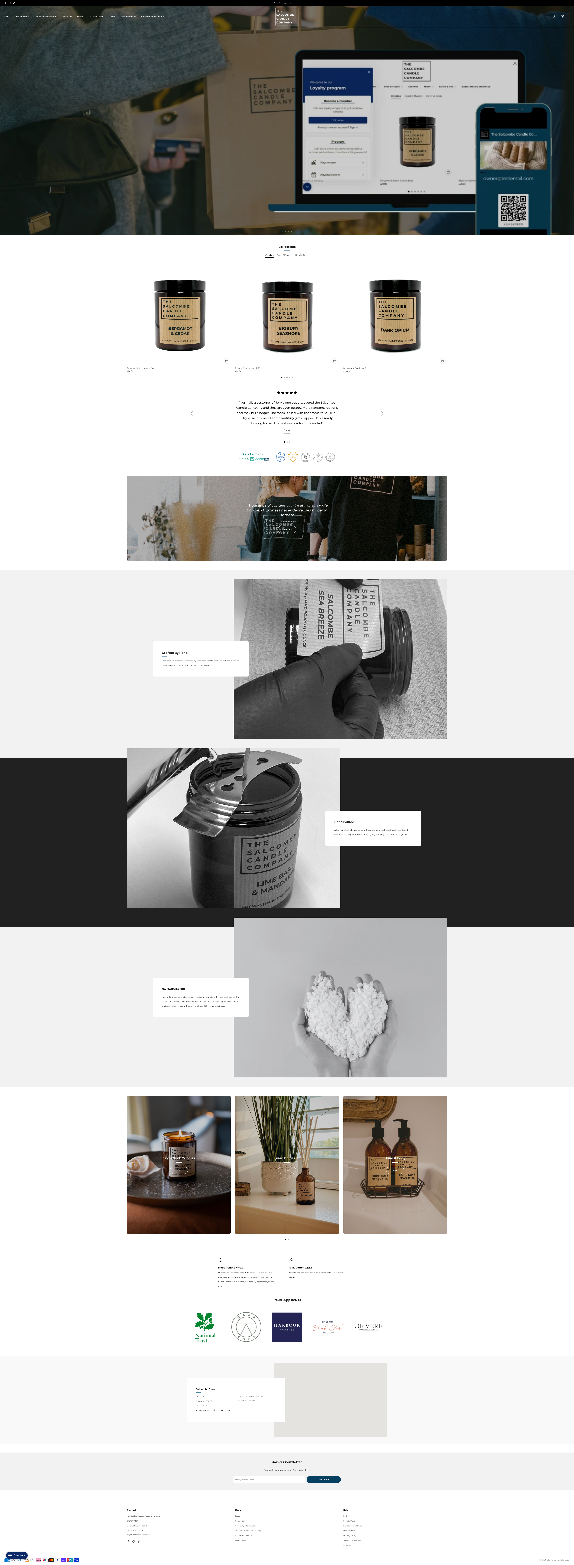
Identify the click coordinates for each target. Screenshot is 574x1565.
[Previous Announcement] (244, 3)
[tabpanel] (287, 320)
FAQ (345, 1516)
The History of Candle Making (248, 1531)
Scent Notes (240, 1540)
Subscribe (324, 1479)
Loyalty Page (349, 1521)
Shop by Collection (46, 17)
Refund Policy (349, 1531)
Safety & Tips (96, 17)
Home (7, 17)
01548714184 (132, 1521)
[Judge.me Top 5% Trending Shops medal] (330, 457)
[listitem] (287, 3)
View (179, 1170)
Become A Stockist (243, 1536)
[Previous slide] (191, 413)
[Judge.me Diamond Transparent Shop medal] (280, 457)
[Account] (554, 16)
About (80, 17)
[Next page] (447, 313)
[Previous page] (127, 313)
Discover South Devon (152, 17)
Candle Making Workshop (123, 17)
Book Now (15, 218)
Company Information (245, 1526)
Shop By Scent (21, 17)
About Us (287, 529)
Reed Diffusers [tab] (284, 255)
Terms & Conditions (352, 1540)
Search (238, 1516)
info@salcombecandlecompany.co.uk (144, 1516)
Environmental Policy (353, 1526)
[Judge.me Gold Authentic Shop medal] (293, 457)
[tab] (281, 377)
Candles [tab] (269, 255)
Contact (67, 17)
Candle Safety (241, 1521)
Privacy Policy (349, 1536)
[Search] (568, 16)
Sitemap (347, 1545)
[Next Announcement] (330, 3)
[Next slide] (382, 413)
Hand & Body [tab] (302, 255)
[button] (282, 231)
